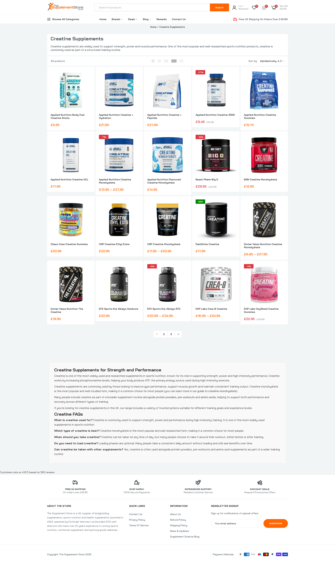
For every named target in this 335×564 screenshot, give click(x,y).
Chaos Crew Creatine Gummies (69, 244)
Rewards (162, 19)
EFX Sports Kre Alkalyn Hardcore (118, 308)
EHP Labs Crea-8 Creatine (211, 308)
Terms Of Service (139, 525)
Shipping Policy (178, 525)
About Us (175, 514)
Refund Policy (178, 519)
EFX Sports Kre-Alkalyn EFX (163, 308)
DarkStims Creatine (207, 244)
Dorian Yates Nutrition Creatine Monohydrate (263, 246)
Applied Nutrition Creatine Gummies (260, 116)
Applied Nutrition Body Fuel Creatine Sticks (67, 116)
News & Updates (179, 531)
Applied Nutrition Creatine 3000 (215, 114)
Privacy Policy (137, 519)
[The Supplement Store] (65, 7)
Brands (116, 19)
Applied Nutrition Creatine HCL (69, 179)
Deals (132, 19)
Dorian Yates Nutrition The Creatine (67, 310)
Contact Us (179, 19)
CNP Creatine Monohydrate (163, 244)
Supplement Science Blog (184, 536)
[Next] (178, 334)
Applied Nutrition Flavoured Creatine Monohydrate (164, 181)
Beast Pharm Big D (207, 179)
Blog (146, 19)
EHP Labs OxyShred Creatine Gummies (261, 310)
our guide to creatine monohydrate (214, 391)
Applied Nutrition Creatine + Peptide (164, 116)
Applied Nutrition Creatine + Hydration (116, 116)
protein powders (166, 397)
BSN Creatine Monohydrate (260, 179)
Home (102, 19)
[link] (88, 76)
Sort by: (252, 61)
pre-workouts (186, 397)
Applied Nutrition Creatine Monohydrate (115, 181)
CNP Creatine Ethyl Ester (114, 244)
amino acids (208, 397)
